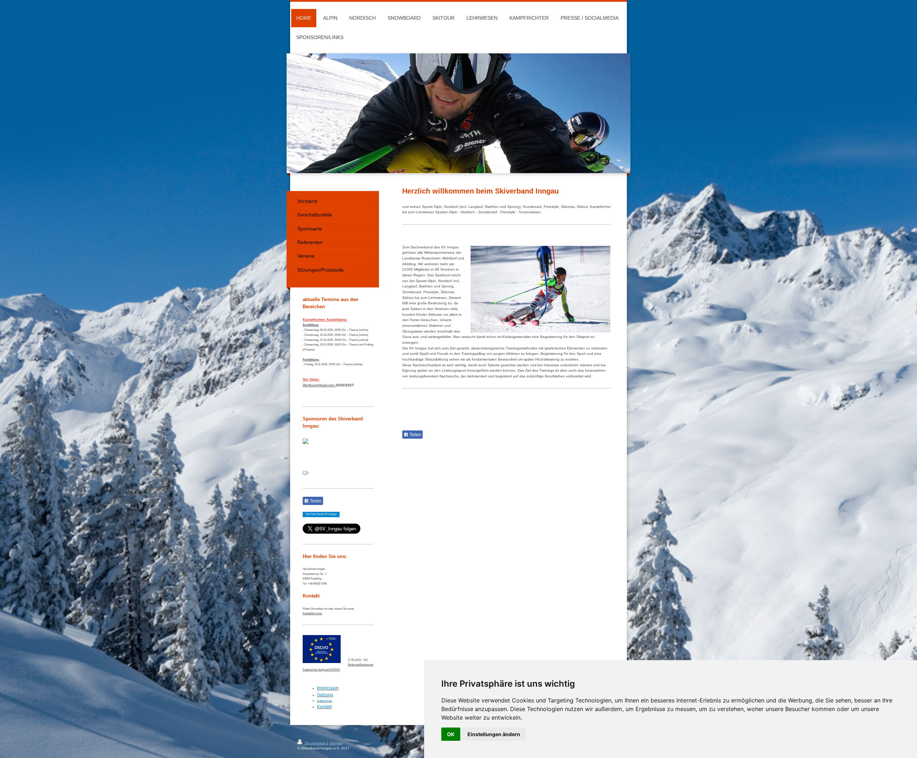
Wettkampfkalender (319, 385)
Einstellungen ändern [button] (493, 734)
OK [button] (451, 734)
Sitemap (336, 743)
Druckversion (315, 743)
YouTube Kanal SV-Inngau (321, 514)
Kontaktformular (312, 613)
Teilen (414, 434)
